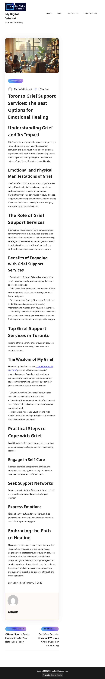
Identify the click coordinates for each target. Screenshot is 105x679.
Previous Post (18, 629)
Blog (59, 13)
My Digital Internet (12, 16)
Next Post (47, 629)
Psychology (16, 80)
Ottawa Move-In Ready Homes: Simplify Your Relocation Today (17, 638)
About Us (73, 13)
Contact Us (90, 13)
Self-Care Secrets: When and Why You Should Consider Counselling (48, 640)
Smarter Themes (56, 675)
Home (49, 13)
